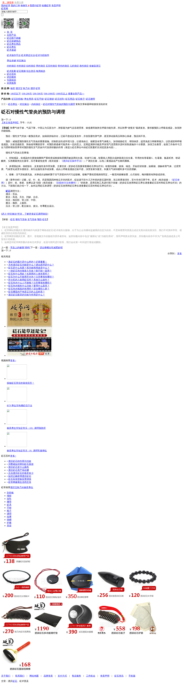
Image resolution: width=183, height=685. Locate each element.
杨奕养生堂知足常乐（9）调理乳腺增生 (27, 450)
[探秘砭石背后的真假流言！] (17, 378)
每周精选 (40, 71)
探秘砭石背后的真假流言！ (20, 383)
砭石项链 (49, 99)
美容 (9, 525)
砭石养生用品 (14, 44)
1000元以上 (61, 93)
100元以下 (15, 93)
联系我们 (19, 676)
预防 (39, 219)
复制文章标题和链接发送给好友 (91, 104)
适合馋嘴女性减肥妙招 (51, 247)
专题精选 (11, 80)
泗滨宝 (19, 88)
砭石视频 (21, 71)
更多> (13, 360)
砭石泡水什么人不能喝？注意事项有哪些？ (30, 283)
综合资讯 (30, 71)
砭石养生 (11, 47)
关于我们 (5, 676)
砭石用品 (69, 99)
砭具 (9, 504)
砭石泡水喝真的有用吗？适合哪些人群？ (28, 289)
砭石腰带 (90, 99)
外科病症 (21, 66)
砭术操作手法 (14, 55)
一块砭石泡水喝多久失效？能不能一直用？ (30, 271)
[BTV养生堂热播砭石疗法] (17, 401)
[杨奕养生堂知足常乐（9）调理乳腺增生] (17, 446)
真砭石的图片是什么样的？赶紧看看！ (27, 262)
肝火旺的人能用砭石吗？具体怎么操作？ (28, 280)
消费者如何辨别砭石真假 (20, 464)
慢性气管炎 (21, 219)
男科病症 (40, 66)
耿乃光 (26, 88)
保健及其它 (95, 66)
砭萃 (38, 88)
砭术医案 (11, 71)
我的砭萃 (5, 5)
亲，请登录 (8, 2)
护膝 (9, 522)
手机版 (132, 676)
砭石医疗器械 (14, 38)
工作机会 (90, 676)
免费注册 (18, 2)
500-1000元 (49, 93)
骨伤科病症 (63, 66)
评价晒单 (11, 77)
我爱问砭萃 (35, 5)
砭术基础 (11, 50)
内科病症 (11, 66)
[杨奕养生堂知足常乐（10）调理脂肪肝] (17, 423)
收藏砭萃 (46, 5)
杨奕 (12, 88)
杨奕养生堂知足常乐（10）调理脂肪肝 (26, 428)
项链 (9, 495)
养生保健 (11, 60)
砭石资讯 (119, 676)
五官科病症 (51, 66)
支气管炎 (32, 219)
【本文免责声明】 (10, 122)
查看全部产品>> (76, 93)
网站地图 (34, 676)
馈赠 (9, 519)
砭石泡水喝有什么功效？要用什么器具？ (28, 286)
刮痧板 (10, 492)
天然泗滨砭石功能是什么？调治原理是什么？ (31, 265)
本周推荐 (11, 83)
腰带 (9, 501)
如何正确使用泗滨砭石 (19, 476)
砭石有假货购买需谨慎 (19, 479)
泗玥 (32, 88)
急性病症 (84, 66)
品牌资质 (48, 676)
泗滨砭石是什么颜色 (18, 467)
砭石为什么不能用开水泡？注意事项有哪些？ (31, 277)
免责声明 (56, 5)
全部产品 (11, 35)
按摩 (9, 516)
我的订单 (15, 5)
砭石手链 (39, 99)
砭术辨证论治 (28, 55)
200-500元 (38, 93)
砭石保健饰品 (14, 41)
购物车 (25, 5)
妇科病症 (30, 66)
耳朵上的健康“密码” (20, 247)
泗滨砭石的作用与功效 (19, 461)
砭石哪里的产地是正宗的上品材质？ (26, 292)
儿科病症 (74, 66)
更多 (179, 253)
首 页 (10, 32)
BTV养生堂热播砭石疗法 (19, 405)
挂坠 (9, 498)
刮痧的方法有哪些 (66, 183)
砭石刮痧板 (17, 99)
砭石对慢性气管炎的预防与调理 (59, 104)
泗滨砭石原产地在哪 (18, 470)
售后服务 (76, 676)
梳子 (9, 510)
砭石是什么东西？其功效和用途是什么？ (28, 268)
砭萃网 (4, 8)
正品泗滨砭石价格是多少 (20, 473)
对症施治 (21, 60)
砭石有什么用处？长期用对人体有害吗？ (28, 274)
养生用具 (28, 99)
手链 (9, 507)
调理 (9, 513)
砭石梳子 (80, 99)
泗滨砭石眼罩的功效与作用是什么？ (26, 295)
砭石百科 (11, 74)
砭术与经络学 (42, 55)
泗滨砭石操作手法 (72, 161)
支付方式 (62, 676)
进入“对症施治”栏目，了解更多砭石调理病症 (24, 214)
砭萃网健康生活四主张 (19, 482)
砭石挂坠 (59, 99)
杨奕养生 (28, 487)
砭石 (12, 219)
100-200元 (27, 93)
